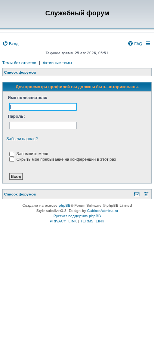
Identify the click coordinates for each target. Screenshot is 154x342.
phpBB (65, 205)
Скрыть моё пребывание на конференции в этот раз (65, 159)
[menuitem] (10, 43)
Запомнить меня (31, 153)
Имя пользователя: (27, 97)
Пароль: (16, 116)
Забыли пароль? (22, 138)
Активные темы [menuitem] (57, 63)
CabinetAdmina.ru (102, 211)
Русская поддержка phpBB (77, 216)
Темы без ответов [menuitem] (19, 63)
